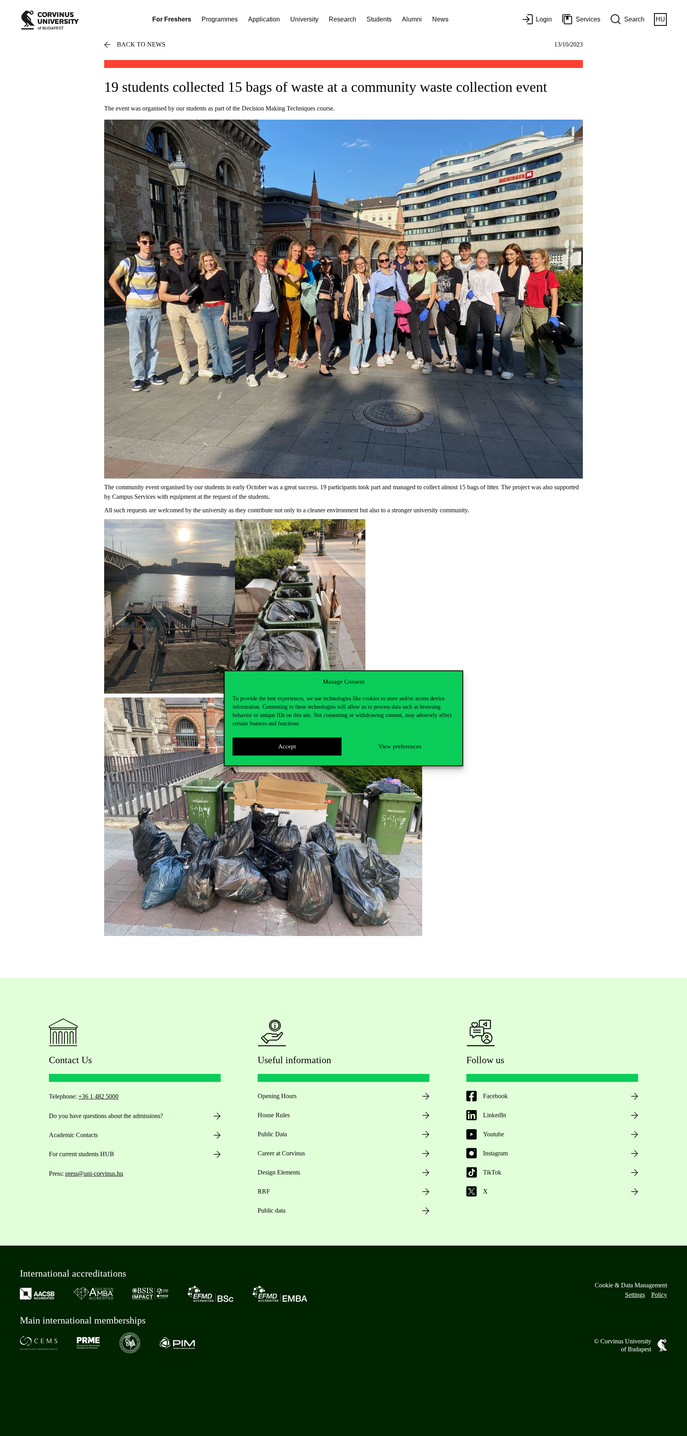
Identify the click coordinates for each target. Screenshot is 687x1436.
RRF (264, 1191)
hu (660, 19)
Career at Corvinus (281, 1153)
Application (264, 19)
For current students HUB (81, 1154)
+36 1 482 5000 (98, 1096)
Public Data (272, 1134)
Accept (287, 746)
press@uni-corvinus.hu (94, 1173)
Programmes (220, 19)
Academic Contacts (73, 1135)
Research (342, 19)
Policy (659, 1294)
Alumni (412, 19)
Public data (271, 1210)
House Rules (274, 1115)
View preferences (399, 746)
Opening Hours (277, 1096)
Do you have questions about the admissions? (106, 1115)
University (304, 19)
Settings (635, 1294)
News (440, 19)
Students (379, 19)
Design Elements (279, 1172)
